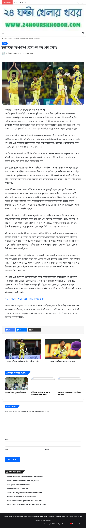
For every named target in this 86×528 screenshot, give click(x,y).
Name (7, 440)
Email (7, 449)
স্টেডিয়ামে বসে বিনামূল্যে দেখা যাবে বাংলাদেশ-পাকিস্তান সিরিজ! (41, 393)
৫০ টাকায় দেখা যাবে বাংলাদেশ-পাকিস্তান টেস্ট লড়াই (69, 393)
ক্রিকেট (10, 39)
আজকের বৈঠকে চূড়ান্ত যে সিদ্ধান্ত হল (15, 392)
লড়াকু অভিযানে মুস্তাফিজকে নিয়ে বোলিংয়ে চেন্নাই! (25, 299)
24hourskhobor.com (78, 524)
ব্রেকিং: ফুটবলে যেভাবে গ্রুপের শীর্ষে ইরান (25, 2)
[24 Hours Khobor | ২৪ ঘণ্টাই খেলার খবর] (43, 18)
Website (47, 449)
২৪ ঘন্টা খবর (9, 53)
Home (5, 39)
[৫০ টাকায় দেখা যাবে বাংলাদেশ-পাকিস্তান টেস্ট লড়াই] (69, 383)
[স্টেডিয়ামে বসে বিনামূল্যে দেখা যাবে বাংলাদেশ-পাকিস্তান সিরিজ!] (42, 383)
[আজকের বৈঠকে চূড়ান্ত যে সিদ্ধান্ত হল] (16, 383)
